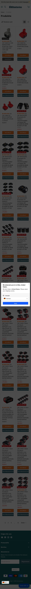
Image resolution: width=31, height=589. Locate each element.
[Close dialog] (29, 284)
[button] (5, 582)
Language (7, 295)
